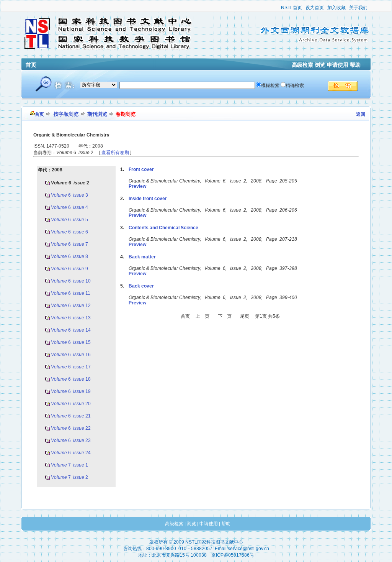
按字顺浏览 (66, 114)
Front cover (141, 169)
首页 (31, 65)
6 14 (71, 330)
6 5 (70, 219)
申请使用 (337, 65)
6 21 (71, 416)
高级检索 (302, 65)
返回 (360, 114)
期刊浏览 (97, 114)
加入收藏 (336, 7)
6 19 (71, 391)
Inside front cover (148, 198)
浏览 (320, 65)
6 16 (71, 354)
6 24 (71, 452)
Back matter (142, 257)
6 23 (71, 440)
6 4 (70, 207)
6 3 (70, 195)
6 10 (71, 281)
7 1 (70, 465)
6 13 (71, 317)
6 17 (71, 367)
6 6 (70, 232)
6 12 (71, 305)
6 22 (71, 428)
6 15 (71, 342)
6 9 (70, 268)
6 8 (70, 256)
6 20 (71, 403)
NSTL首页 (291, 7)
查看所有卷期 (115, 152)
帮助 (355, 65)
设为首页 (314, 7)
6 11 (71, 293)
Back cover (141, 286)
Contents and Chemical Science (163, 227)
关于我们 (358, 7)
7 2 (70, 477)
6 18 (71, 379)
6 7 (70, 244)
